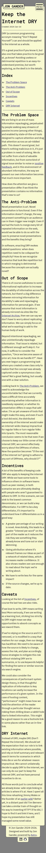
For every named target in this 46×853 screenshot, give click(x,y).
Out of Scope (13, 91)
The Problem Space (16, 82)
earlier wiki (27, 798)
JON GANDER (13, 6)
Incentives (11, 96)
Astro (34, 834)
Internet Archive (11, 315)
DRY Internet (13, 105)
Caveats (10, 101)
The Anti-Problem (15, 87)
